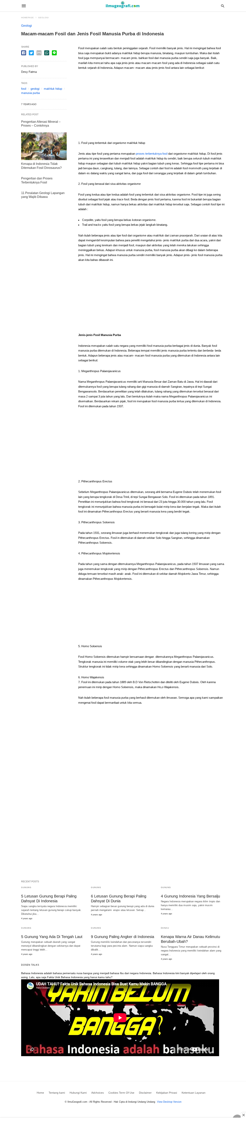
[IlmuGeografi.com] (122, 6)
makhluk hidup (53, 88)
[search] (222, 6)
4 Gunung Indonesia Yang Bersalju (190, 896)
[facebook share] (23, 52)
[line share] (54, 52)
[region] (151, 107)
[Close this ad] (243, 1115)
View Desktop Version (169, 1101)
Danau (165, 928)
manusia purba (30, 93)
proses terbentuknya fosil (151, 153)
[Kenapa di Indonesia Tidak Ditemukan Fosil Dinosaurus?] (44, 146)
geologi (35, 88)
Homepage (27, 18)
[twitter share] (31, 52)
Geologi (43, 18)
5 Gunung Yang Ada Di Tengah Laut (51, 937)
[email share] (39, 52)
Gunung (26, 887)
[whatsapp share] (46, 52)
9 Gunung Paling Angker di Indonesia (122, 937)
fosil (23, 88)
